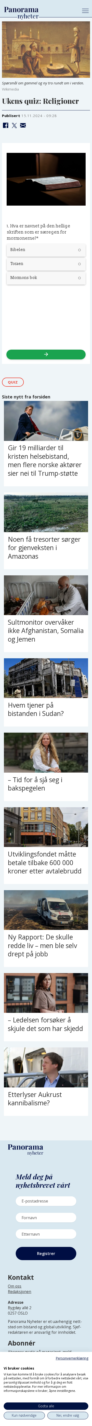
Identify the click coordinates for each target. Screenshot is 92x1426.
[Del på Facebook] (5, 125)
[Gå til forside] (39, 9)
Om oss (14, 1286)
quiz (13, 382)
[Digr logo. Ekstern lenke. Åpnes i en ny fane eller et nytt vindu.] (7, 1363)
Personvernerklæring (72, 1358)
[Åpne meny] (85, 11)
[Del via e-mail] (22, 125)
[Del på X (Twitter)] (14, 125)
